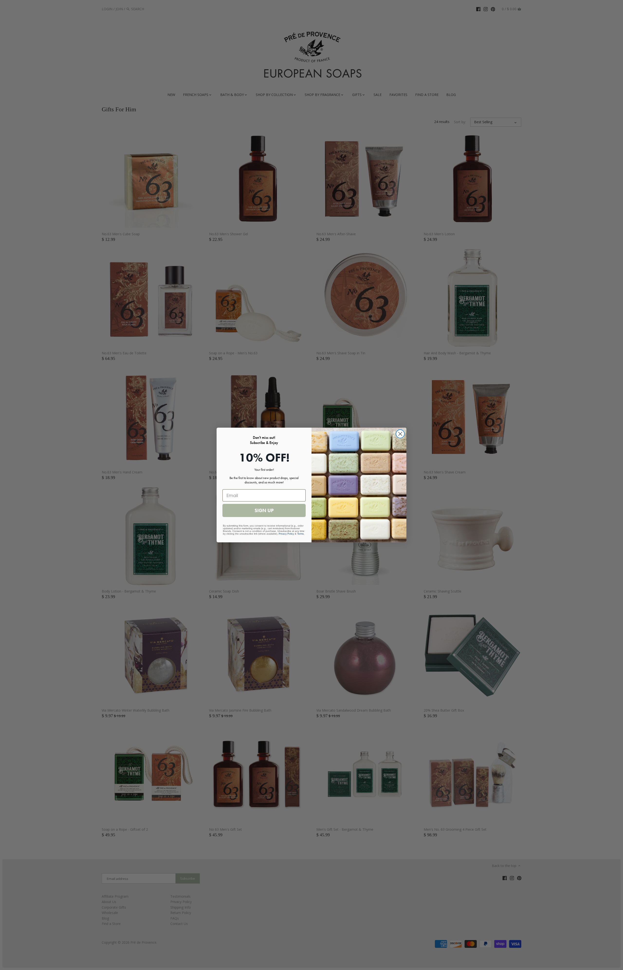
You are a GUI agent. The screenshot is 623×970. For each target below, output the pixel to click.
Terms (300, 533)
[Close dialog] (400, 434)
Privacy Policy (286, 533)
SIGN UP (264, 510)
